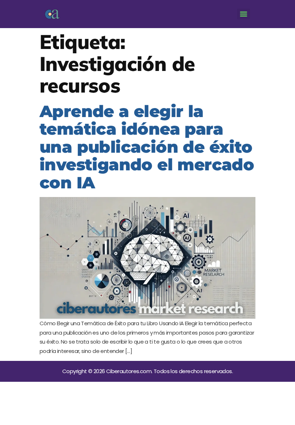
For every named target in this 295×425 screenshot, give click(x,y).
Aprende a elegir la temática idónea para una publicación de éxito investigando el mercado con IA (147, 146)
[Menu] (243, 14)
